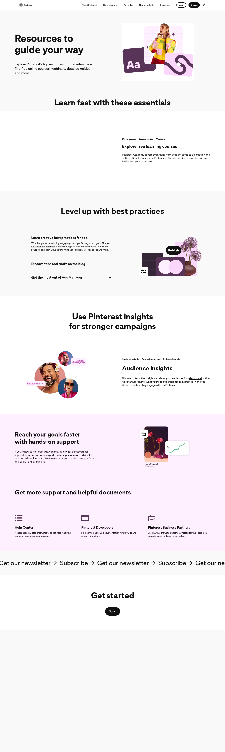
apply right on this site (32, 461)
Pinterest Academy (133, 154)
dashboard (195, 378)
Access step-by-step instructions (32, 532)
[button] (129, 139)
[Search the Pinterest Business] (204, 5)
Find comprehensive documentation (100, 532)
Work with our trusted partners (164, 532)
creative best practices (43, 246)
